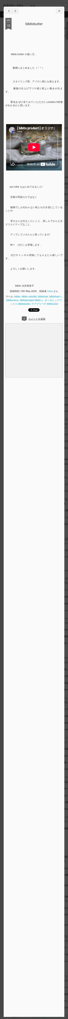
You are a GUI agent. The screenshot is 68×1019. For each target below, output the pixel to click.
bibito (17, 296)
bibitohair (43, 296)
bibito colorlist (29, 296)
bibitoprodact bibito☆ (31, 300)
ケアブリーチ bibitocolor (45, 303)
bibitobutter (34, 23)
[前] (15, 10)
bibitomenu (12, 300)
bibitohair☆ (55, 296)
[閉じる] (59, 10)
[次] (8, 10)
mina (50, 291)
